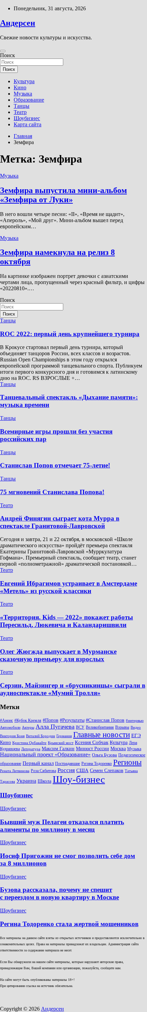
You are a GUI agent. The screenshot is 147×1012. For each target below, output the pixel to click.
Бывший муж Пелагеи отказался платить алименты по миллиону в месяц (62, 825)
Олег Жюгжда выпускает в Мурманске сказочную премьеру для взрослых (58, 655)
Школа (44, 781)
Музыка (23, 94)
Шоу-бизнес (79, 779)
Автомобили (10, 727)
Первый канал (38, 763)
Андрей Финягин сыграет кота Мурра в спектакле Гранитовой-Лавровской (59, 522)
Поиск (7, 55)
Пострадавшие (67, 763)
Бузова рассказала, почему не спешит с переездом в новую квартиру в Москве (59, 893)
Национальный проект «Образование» (45, 754)
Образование (29, 100)
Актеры (28, 727)
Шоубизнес (27, 118)
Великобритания (100, 727)
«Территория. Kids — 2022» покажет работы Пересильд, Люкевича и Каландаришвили (66, 621)
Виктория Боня (12, 736)
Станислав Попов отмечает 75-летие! (55, 465)
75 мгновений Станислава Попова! (52, 492)
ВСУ (80, 727)
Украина (26, 781)
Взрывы (122, 727)
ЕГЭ (136, 735)
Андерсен (17, 22)
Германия (64, 736)
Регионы (127, 762)
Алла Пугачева (55, 726)
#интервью (135, 720)
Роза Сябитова (43, 770)
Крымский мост (61, 743)
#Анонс (6, 720)
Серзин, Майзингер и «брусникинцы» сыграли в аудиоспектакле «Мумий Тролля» (72, 689)
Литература (30, 749)
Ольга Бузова (104, 755)
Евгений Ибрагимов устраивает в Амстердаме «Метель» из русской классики (68, 587)
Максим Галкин (58, 748)
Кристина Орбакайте (29, 743)
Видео (136, 727)
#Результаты (72, 720)
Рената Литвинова (14, 771)
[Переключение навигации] (2, 51)
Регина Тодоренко (96, 763)
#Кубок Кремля (27, 720)
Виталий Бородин (40, 736)
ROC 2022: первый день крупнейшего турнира (69, 333)
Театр (20, 112)
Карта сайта (27, 124)
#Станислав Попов (105, 720)
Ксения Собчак (91, 742)
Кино (20, 87)
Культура (24, 81)
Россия (66, 770)
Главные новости (101, 734)
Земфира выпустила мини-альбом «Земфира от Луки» (63, 195)
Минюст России (92, 748)
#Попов (50, 720)
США (82, 770)
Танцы (21, 106)
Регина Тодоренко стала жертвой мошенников (69, 923)
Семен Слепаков (106, 770)
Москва (118, 748)
